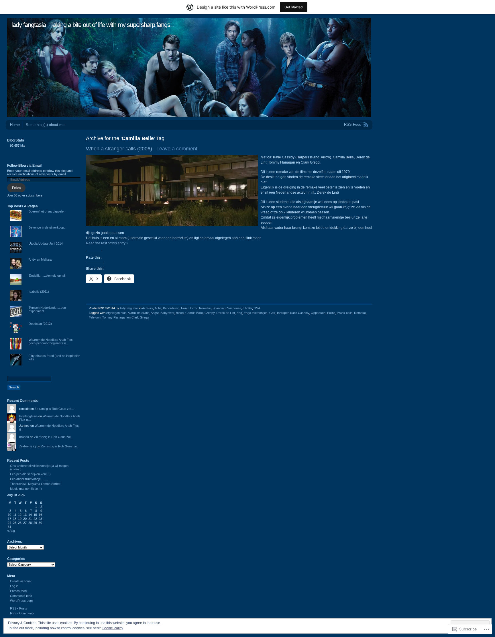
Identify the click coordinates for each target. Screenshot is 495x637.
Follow (16, 187)
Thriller (247, 308)
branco (24, 437)
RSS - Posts (18, 608)
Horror (192, 308)
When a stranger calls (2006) (119, 149)
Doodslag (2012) (40, 323)
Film (184, 308)
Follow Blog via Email (24, 166)
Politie (331, 312)
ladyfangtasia (129, 308)
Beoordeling (171, 308)
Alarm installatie (138, 312)
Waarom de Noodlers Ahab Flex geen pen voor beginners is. (51, 341)
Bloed (180, 312)
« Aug (11, 530)
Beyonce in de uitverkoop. (47, 227)
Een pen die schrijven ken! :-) (30, 474)
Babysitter (167, 312)
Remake (205, 308)
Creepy (210, 312)
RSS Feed (352, 124)
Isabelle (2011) (39, 291)
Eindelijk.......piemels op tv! (47, 275)
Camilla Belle (194, 312)
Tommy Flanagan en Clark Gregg (125, 317)
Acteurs (147, 308)
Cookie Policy (112, 628)
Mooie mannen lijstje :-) (26, 488)
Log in (14, 586)
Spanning (219, 308)
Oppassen (318, 312)
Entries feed (18, 591)
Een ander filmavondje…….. (29, 479)
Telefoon (95, 317)
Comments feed (21, 595)
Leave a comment (176, 149)
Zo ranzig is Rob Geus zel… (54, 408)
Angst (155, 312)
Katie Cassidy (299, 312)
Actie (157, 308)
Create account (21, 581)
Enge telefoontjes (256, 312)
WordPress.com (21, 600)
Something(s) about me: (46, 125)
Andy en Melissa (40, 259)
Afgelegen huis (116, 312)
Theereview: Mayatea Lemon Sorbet (35, 483)
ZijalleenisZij (27, 446)
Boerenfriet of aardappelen (47, 211)
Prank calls (344, 312)
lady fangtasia (28, 24)
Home (15, 125)
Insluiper (282, 312)
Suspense (234, 308)
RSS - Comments (22, 613)
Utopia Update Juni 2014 (46, 243)
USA (257, 308)
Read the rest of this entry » (107, 243)
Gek (272, 312)
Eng (239, 312)
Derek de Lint (225, 312)
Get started (293, 7)
